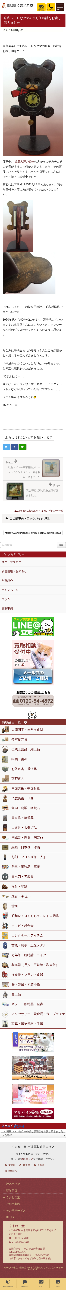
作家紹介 (7, 580)
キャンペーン (10, 589)
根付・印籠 (19, 886)
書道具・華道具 (22, 818)
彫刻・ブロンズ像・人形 (28, 857)
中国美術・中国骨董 (25, 788)
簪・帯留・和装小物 (25, 984)
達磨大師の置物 (24, 161)
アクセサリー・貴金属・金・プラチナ (38, 1014)
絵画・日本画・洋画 (25, 847)
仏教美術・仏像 (22, 798)
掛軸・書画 (19, 759)
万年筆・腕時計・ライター (30, 955)
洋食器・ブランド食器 (27, 974)
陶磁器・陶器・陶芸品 (27, 837)
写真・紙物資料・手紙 (27, 1023)
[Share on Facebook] (14, 447)
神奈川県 (13, 1171)
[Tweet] (6, 447)
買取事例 (19, 1126)
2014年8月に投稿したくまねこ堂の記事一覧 (38, 510)
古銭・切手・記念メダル (28, 945)
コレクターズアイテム (27, 935)
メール (41, 1286)
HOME (6, 1126)
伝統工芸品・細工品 (25, 749)
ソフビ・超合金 (22, 925)
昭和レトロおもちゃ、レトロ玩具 (35, 916)
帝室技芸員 (19, 739)
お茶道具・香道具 (24, 769)
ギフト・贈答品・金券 (27, 1004)
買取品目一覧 (8, 1286)
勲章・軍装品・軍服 (25, 867)
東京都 (11, 1165)
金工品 (16, 994)
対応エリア (27, 1158)
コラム (6, 599)
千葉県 (40, 1165)
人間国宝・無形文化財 (27, 729)
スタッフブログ (11, 562)
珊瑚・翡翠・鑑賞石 (25, 808)
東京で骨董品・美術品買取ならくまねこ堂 (34, 1267)
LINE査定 (25, 1286)
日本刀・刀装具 (22, 876)
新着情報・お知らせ (14, 571)
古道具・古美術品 (24, 827)
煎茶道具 (17, 778)
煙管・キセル (20, 896)
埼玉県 (26, 1165)
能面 (14, 906)
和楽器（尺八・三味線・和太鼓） (35, 965)
